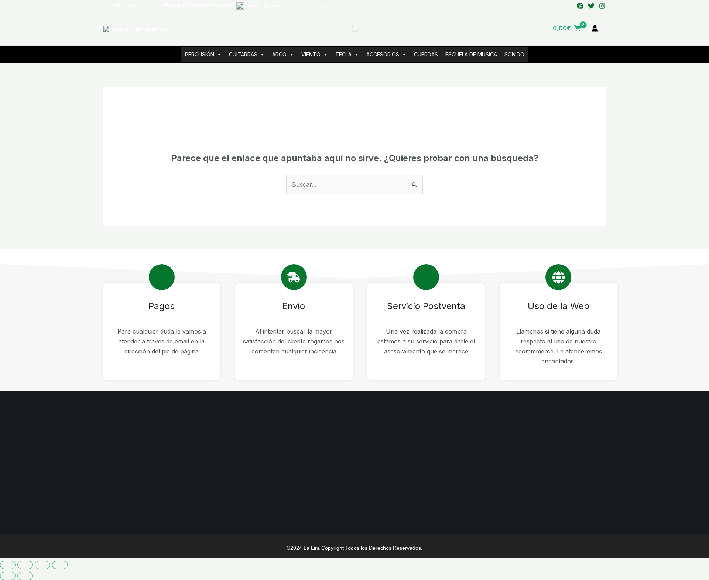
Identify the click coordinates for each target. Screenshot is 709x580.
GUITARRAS (243, 54)
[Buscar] (349, 28)
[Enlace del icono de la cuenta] (595, 28)
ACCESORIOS (382, 54)
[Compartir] (42, 565)
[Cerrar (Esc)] (60, 565)
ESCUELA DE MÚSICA (471, 54)
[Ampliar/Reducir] (8, 565)
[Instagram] (602, 6)
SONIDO (514, 54)
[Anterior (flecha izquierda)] (8, 576)
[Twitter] (591, 6)
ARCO (279, 54)
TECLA (343, 54)
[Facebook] (580, 6)
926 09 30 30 (129, 5)
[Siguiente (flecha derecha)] (25, 576)
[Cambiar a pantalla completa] (25, 565)
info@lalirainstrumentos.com (244, 5)
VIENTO (311, 54)
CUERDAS (426, 54)
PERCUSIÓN (199, 54)
